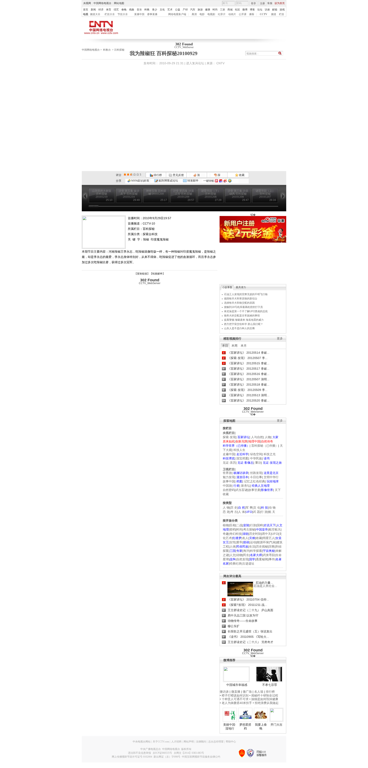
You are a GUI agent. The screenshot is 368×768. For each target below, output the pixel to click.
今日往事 (256, 477)
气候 (273, 542)
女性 (233, 542)
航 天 (271, 511)
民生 (246, 555)
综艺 (116, 9)
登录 (253, 3)
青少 (154, 9)
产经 (185, 9)
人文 (233, 555)
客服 (269, 3)
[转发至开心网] (216, 180)
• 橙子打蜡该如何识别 (234, 695)
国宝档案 (242, 458)
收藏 (241, 175)
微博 (244, 9)
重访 (258, 462)
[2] (124, 174)
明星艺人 (269, 538)
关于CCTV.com (161, 741)
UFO (275, 533)
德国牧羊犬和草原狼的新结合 (240, 298)
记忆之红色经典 (254, 481)
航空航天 (275, 529)
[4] (128, 174)
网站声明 (189, 741)
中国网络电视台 (102, 3)
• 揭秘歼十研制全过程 (263, 695)
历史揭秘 (262, 546)
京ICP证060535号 (162, 752)
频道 (273, 14)
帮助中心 (231, 741)
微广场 (247, 691)
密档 (233, 529)
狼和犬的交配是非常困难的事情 (242, 315)
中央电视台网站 (142, 741)
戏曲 (131, 9)
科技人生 (239, 450)
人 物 (226, 507)
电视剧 (211, 14)
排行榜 (157, 175)
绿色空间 (256, 454)
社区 (237, 9)
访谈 (267, 9)
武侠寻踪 (269, 555)
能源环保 (263, 542)
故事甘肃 (254, 490)
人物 (268, 437)
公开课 (242, 14)
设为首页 (280, 3)
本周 (234, 345)
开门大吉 (276, 724)
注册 (262, 3)
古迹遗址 (248, 563)
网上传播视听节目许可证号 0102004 (132, 756)
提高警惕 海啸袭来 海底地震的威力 (244, 319)
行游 (253, 525)
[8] (134, 174)
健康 (207, 9)
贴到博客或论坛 (168, 180)
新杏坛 (245, 485)
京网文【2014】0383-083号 (189, 752)
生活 (252, 546)
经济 (101, 9)
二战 (239, 525)
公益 (177, 9)
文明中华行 (271, 477)
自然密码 (229, 490)
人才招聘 (176, 741)
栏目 (281, 14)
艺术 (169, 9)
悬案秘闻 (262, 559)
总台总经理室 (216, 741)
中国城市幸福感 (236, 684)
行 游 (264, 511)
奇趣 (226, 533)
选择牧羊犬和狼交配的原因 (239, 302)
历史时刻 (255, 533)
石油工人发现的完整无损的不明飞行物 (245, 294)
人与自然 (257, 437)
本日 (225, 345)
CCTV (263, 14)
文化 (162, 9)
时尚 (215, 9)
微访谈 (224, 691)
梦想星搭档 (245, 726)
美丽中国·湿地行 (229, 726)
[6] (131, 174)
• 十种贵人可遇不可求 (234, 699)
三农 (222, 9)
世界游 (227, 473)
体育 (108, 9)
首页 (85, 9)
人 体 (241, 511)
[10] (137, 174)
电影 (202, 14)
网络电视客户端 (177, 14)
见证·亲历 (229, 462)
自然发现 (242, 559)
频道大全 (95, 14)
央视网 (87, 3)
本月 (244, 345)
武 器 (256, 511)
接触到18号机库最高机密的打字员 (243, 307)
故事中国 (229, 481)
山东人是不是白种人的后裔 (239, 328)
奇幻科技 (236, 533)
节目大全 (123, 14)
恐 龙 (226, 511)
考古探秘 (249, 529)
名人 (245, 538)
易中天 (266, 533)
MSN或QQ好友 (140, 180)
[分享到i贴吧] (220, 180)
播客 (251, 14)
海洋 (246, 550)
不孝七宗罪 (269, 684)
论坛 (259, 9)
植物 (226, 525)
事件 (272, 559)
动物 (239, 555)
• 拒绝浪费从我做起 (266, 703)
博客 (252, 9)
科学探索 (256, 550)
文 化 (256, 507)
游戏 (282, 9)
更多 (280, 338)
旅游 (200, 9)
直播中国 (139, 14)
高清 (194, 14)
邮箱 (274, 9)
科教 (147, 9)
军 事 (249, 507)
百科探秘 (119, 49)
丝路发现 (256, 473)
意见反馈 (178, 175)
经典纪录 (236, 563)
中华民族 (256, 458)
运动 (253, 542)
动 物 (272, 507)
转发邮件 (192, 180)
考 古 (233, 511)
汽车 (192, 9)
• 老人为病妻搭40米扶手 (236, 703)
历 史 (233, 507)
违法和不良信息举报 (139, 752)
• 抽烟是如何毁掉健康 (263, 699)
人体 (233, 546)
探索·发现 (229, 437)
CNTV (220, 63)
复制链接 (142, 273)
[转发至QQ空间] (229, 180)
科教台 (107, 49)
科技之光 (270, 454)
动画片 (232, 14)
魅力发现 (229, 477)
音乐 (139, 9)
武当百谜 (241, 490)
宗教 (272, 546)
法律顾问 (201, 741)
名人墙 (258, 691)
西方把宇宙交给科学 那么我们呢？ (243, 324)
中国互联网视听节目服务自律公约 (201, 756)
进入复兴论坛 (195, 63)
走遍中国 (229, 454)
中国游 (227, 485)
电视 (85, 14)
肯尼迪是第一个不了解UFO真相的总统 (246, 311)
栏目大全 (110, 14)
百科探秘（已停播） (264, 445)
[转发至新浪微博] (225, 180)
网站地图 (119, 3)
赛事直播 (152, 14)
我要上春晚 (261, 726)
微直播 (235, 691)
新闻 (93, 9)
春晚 (123, 9)
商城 (230, 9)
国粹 (260, 525)
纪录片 (222, 14)
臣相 (233, 525)
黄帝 (239, 542)
